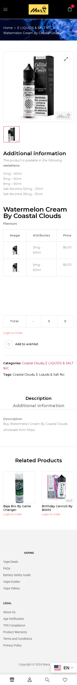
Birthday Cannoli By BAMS (57, 508)
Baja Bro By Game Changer (17, 508)
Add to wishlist (26, 344)
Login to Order (13, 332)
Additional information (38, 405)
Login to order (12, 514)
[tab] (38, 398)
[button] (70, 9)
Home (8, 28)
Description (38, 398)
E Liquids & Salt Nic (50, 374)
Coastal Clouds (33, 363)
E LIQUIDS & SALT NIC (34, 28)
